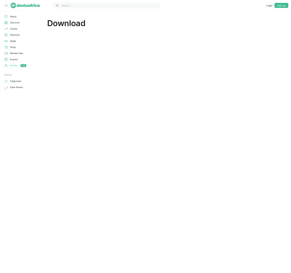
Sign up (281, 5)
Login (269, 5)
